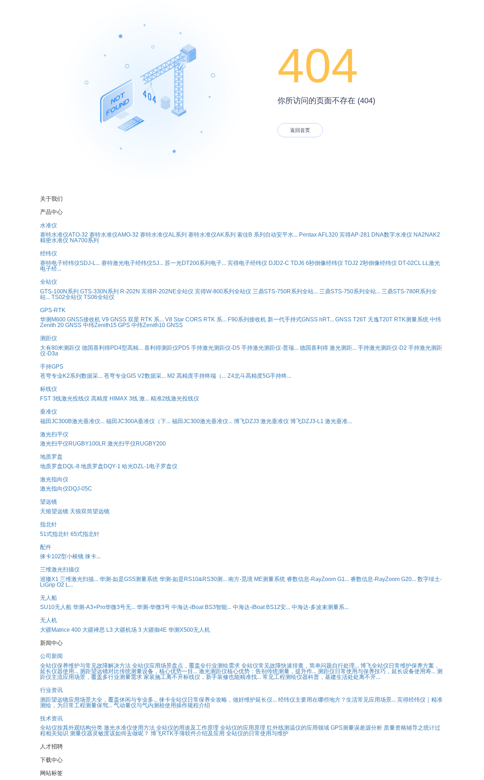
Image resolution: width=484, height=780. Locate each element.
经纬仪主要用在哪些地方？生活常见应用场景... (337, 700)
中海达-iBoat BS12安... (261, 607)
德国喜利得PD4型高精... (112, 348)
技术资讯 (51, 718)
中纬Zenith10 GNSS (157, 325)
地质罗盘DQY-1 (100, 466)
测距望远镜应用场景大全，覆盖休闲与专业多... (99, 700)
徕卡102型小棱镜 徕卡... (70, 556)
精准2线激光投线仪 (175, 398)
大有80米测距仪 (60, 348)
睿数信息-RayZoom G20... (383, 579)
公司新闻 (51, 656)
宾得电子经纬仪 (247, 263)
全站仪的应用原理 (242, 728)
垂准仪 (48, 412)
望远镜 (48, 502)
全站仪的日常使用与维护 (257, 733)
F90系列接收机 (247, 319)
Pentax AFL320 (318, 235)
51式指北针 (54, 534)
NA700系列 (84, 240)
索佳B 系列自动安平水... (267, 235)
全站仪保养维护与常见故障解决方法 (85, 666)
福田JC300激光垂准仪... (202, 421)
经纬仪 (48, 253)
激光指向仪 (54, 479)
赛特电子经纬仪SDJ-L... (70, 263)
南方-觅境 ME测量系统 (256, 579)
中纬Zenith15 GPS (106, 325)
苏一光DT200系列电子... (195, 263)
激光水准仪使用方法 (129, 728)
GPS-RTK (53, 310)
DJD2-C (279, 263)
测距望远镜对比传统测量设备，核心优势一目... (138, 671)
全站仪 (48, 282)
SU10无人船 (56, 607)
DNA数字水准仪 (391, 235)
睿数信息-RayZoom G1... (318, 579)
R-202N (130, 291)
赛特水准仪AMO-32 (114, 235)
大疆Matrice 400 (60, 630)
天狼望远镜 (54, 511)
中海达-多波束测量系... (320, 607)
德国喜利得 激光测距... (328, 348)
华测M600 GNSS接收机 (70, 319)
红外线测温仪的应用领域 (298, 728)
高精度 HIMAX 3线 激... (120, 398)
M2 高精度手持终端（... (196, 376)
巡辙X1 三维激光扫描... (69, 579)
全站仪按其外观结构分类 (71, 728)
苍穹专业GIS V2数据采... (135, 376)
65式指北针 (85, 534)
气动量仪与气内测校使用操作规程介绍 (162, 705)
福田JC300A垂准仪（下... (138, 421)
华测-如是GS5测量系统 (129, 579)
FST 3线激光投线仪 (65, 398)
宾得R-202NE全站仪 (167, 291)
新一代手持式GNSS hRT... (301, 319)
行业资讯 (51, 690)
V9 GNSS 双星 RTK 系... (133, 319)
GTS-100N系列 (59, 291)
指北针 (48, 524)
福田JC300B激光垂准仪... (72, 421)
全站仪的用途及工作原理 (187, 728)
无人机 (48, 620)
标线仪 (48, 389)
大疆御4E (155, 630)
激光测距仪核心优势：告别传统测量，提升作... (257, 671)
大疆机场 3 (127, 630)
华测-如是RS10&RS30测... (193, 579)
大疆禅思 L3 (97, 630)
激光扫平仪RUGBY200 (136, 444)
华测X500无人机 (189, 630)
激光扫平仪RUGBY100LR (73, 444)
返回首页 (300, 130)
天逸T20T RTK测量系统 (398, 319)
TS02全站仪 (66, 297)
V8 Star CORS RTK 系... (195, 319)
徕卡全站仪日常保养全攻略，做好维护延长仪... (218, 700)
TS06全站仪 (99, 297)
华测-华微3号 (153, 607)
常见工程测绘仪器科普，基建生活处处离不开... (321, 677)
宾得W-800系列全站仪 (223, 291)
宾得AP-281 (354, 235)
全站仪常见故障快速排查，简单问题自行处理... (300, 666)
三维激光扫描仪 (60, 569)
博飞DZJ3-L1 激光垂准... (321, 421)
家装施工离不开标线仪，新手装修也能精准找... (202, 677)
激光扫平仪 (54, 434)
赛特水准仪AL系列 (163, 235)
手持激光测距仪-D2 (382, 348)
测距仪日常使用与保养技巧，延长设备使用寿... (376, 671)
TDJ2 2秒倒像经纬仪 (370, 263)
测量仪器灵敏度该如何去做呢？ (109, 733)
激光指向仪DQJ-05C (66, 489)
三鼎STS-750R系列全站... (285, 291)
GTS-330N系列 (99, 291)
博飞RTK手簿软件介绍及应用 (188, 733)
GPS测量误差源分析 (356, 728)
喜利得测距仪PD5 (167, 348)
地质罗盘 (51, 457)
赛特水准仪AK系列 (212, 235)
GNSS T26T (350, 319)
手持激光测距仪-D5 (215, 348)
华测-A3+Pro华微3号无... (104, 607)
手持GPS (51, 367)
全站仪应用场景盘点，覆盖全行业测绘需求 (186, 666)
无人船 (48, 598)
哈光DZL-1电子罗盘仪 (150, 466)
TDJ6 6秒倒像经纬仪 (317, 263)
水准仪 (48, 225)
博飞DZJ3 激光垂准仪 (261, 421)
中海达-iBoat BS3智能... (201, 607)
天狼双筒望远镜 (89, 511)
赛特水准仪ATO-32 (64, 235)
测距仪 (48, 338)
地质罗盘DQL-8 (59, 466)
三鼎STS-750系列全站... (349, 291)
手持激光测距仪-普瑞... (269, 348)
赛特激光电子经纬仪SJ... (132, 263)
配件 (45, 547)
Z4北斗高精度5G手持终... (259, 376)
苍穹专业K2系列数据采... (71, 376)
